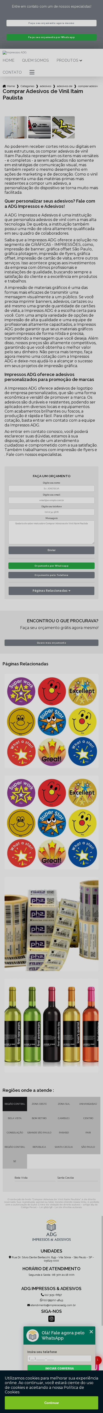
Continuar (51, 1403)
